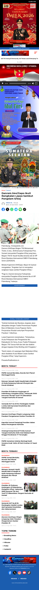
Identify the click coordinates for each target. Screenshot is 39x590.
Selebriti (7, 549)
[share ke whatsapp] (12, 210)
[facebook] (10, 574)
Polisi (6, 546)
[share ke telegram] (16, 210)
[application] (19, 75)
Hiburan (7, 542)
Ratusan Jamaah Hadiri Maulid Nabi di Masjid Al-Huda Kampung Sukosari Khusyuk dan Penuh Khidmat (11, 473)
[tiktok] (29, 574)
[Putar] (3, 83)
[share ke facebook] (4, 210)
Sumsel (8, 190)
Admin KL (9, 203)
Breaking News (10, 535)
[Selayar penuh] (36, 83)
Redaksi (14, 578)
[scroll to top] (36, 578)
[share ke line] (21, 210)
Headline (7, 539)
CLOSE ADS (32, 1)
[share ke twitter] (8, 210)
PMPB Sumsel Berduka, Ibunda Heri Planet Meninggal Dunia (10, 459)
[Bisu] (33, 83)
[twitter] (15, 574)
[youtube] (24, 574)
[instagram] (20, 574)
